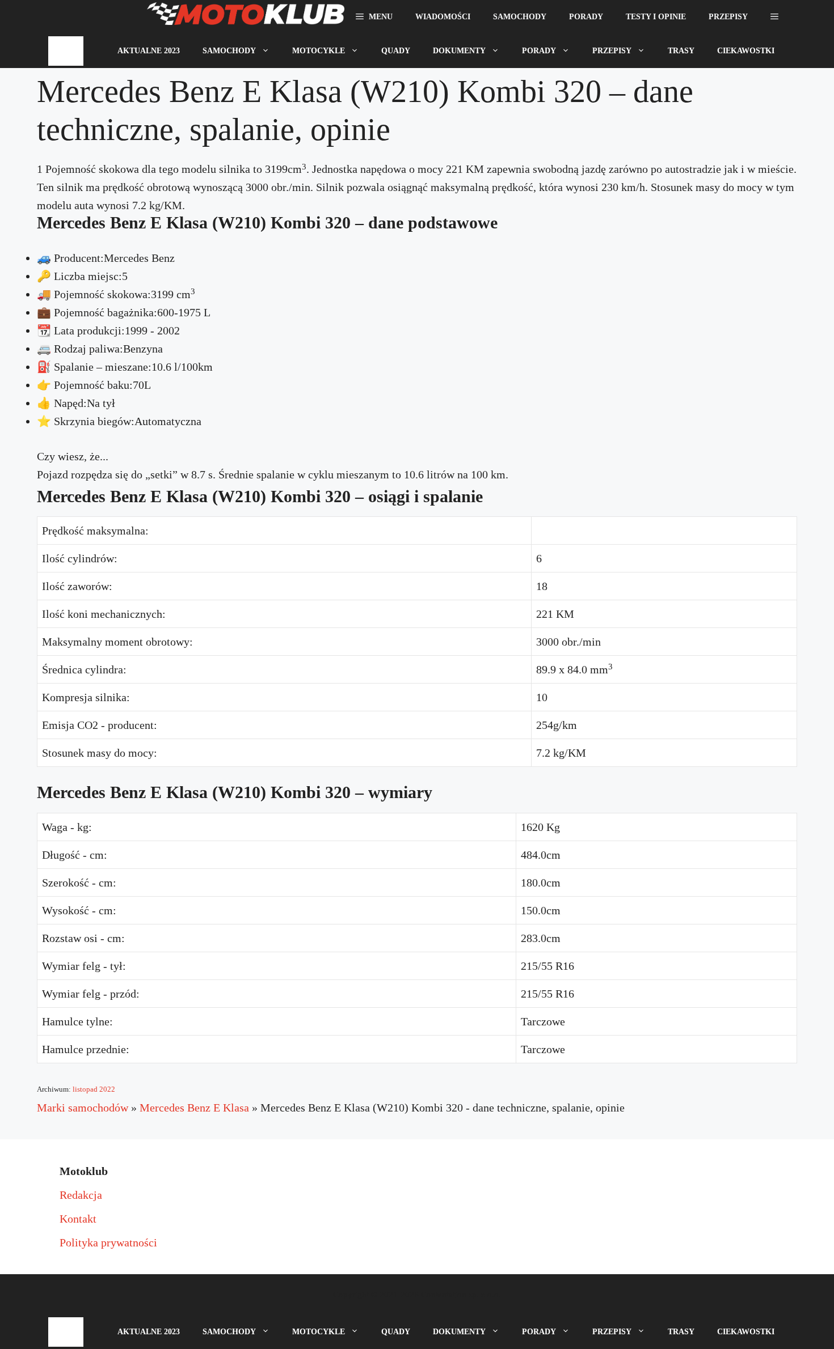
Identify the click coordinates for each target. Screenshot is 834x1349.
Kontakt (78, 1218)
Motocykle (318, 50)
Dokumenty (459, 50)
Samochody (519, 16)
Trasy (681, 50)
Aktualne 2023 (148, 50)
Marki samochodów (82, 1107)
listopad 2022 (94, 1089)
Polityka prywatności (108, 1242)
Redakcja (81, 1195)
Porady (586, 16)
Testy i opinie (656, 16)
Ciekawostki (745, 50)
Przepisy (728, 16)
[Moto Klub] (245, 17)
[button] (774, 17)
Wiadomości (442, 16)
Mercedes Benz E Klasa (194, 1107)
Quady (395, 50)
